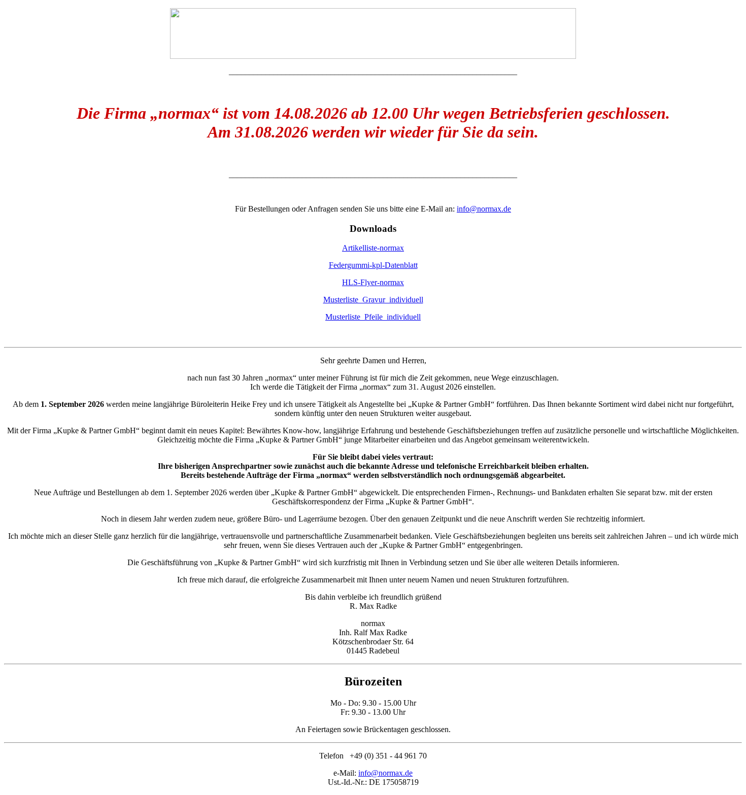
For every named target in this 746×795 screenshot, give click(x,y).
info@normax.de (484, 208)
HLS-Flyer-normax (373, 282)
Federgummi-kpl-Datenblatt (373, 265)
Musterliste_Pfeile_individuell (373, 317)
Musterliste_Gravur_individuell (373, 299)
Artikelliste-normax (373, 248)
